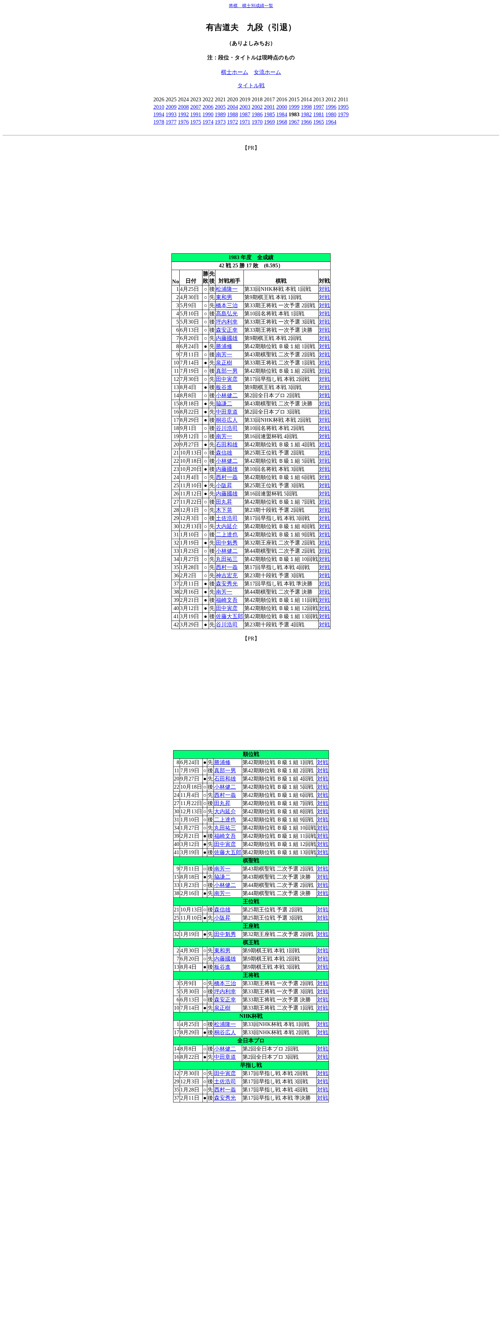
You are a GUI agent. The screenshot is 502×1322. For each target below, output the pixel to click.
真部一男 (227, 371)
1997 (318, 107)
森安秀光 (227, 583)
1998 (306, 107)
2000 (281, 107)
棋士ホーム (234, 72)
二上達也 (227, 534)
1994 (158, 114)
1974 (208, 122)
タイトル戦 (251, 85)
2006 (208, 107)
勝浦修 (224, 346)
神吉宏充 (227, 575)
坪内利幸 (227, 322)
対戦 (324, 289)
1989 (220, 114)
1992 (183, 114)
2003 (244, 107)
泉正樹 (224, 363)
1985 (269, 114)
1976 (183, 122)
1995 (343, 107)
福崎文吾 (227, 600)
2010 (158, 107)
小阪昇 (224, 485)
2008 (183, 107)
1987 (244, 114)
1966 (306, 122)
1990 (208, 114)
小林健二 (227, 395)
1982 (306, 114)
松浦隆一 (227, 289)
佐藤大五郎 (229, 616)
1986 (257, 114)
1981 (318, 114)
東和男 (224, 297)
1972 (232, 122)
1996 (330, 107)
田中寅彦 (227, 379)
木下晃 (224, 510)
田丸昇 (224, 502)
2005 (220, 107)
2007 (195, 107)
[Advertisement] (251, 199)
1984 (281, 114)
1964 (330, 122)
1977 (171, 122)
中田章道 (227, 412)
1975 (195, 122)
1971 (244, 122)
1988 (232, 114)
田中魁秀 (227, 543)
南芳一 (224, 354)
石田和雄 (227, 444)
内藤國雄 (227, 338)
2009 (171, 107)
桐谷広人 (227, 420)
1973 (220, 122)
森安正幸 (227, 330)
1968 (281, 122)
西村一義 (227, 477)
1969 (269, 122)
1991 (195, 114)
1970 (257, 122)
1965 (318, 122)
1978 (158, 122)
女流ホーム (267, 72)
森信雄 (224, 453)
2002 (257, 107)
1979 (343, 114)
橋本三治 (227, 305)
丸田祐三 (227, 559)
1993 (171, 114)
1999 (294, 107)
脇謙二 (224, 403)
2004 (232, 107)
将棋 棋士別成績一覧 (251, 5)
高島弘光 (227, 313)
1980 (330, 114)
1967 (294, 122)
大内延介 (227, 526)
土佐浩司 (227, 518)
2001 (269, 107)
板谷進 (224, 387)
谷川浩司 (227, 428)
